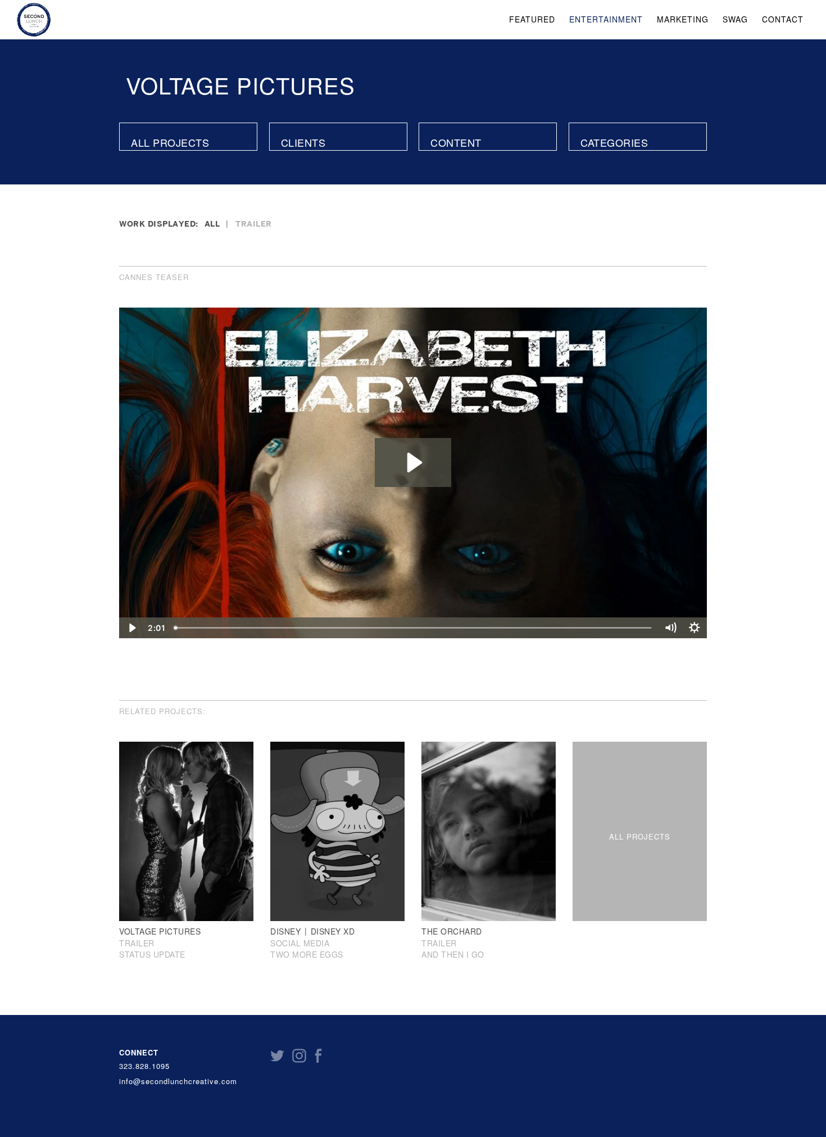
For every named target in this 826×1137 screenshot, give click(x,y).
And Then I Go (452, 954)
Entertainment (606, 19)
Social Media (299, 943)
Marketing (683, 19)
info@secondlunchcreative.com (178, 1081)
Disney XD (333, 931)
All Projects (170, 142)
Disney (285, 931)
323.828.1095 (144, 1066)
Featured (532, 19)
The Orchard (451, 931)
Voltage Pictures (240, 85)
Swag (735, 19)
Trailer (253, 223)
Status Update (152, 954)
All (212, 223)
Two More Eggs (306, 954)
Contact (783, 19)
